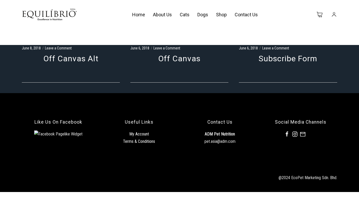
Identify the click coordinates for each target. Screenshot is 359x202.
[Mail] (303, 134)
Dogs (202, 14)
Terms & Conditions (139, 141)
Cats (184, 14)
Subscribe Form (288, 58)
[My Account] (334, 15)
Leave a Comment (58, 48)
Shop (221, 14)
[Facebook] (287, 134)
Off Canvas (179, 58)
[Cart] (320, 15)
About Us (162, 14)
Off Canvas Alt (71, 58)
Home (138, 14)
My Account (139, 134)
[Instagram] (295, 134)
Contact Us (246, 14)
